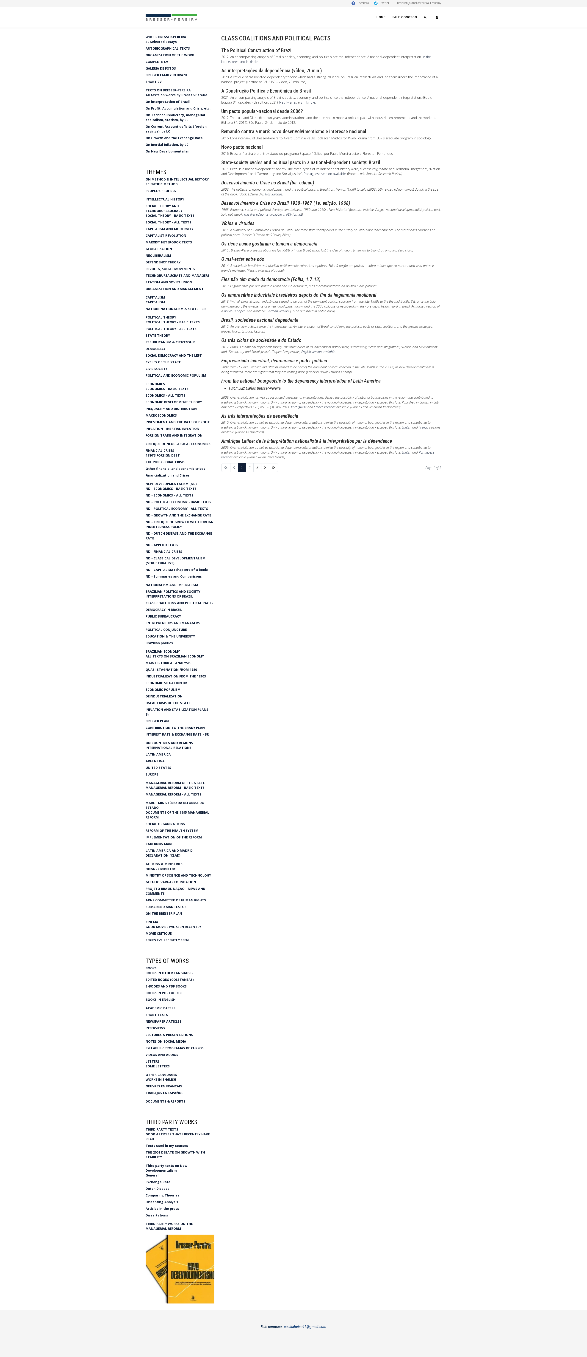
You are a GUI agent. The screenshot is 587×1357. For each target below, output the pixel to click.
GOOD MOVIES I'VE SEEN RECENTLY (173, 927)
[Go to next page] (265, 467)
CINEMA (152, 922)
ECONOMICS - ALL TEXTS (165, 395)
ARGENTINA (155, 761)
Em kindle (308, 102)
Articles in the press (162, 1208)
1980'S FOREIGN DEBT (163, 455)
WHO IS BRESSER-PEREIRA (166, 37)
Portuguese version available (325, 174)
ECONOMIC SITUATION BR (166, 683)
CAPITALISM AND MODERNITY (169, 229)
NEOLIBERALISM (158, 255)
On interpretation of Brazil (168, 101)
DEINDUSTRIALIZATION (164, 696)
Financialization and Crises (168, 475)
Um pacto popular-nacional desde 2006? (262, 111)
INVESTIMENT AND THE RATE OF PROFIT (178, 422)
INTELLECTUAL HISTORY (165, 199)
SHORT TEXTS (157, 1015)
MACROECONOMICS (161, 415)
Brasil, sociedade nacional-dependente (259, 320)
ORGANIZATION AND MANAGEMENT (175, 289)
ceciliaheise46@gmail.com (305, 1326)
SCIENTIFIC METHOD (162, 184)
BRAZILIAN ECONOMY (163, 651)
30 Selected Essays (161, 41)
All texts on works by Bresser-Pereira (176, 95)
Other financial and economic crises (175, 468)
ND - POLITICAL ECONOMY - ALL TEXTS (177, 508)
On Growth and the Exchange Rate (174, 138)
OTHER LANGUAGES (161, 1074)
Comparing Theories (162, 1195)
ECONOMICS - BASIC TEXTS (167, 389)
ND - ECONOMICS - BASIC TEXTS (171, 488)
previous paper (234, 311)
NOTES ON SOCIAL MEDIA (166, 1041)
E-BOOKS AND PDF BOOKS (166, 986)
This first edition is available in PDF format (273, 214)
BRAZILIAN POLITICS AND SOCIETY (173, 591)
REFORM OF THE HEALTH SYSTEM (172, 830)
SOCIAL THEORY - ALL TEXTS (168, 222)
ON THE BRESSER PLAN (164, 913)
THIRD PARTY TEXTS (162, 1129)
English (407, 427)
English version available (318, 352)
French (423, 427)
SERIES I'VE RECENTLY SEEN (167, 940)
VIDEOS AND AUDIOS (162, 1054)
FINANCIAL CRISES (160, 450)
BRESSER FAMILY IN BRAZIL (167, 75)
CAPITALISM (155, 297)
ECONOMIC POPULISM (163, 689)
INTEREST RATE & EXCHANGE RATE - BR (177, 734)
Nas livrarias (288, 102)
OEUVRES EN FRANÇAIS (164, 1086)
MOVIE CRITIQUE (159, 933)
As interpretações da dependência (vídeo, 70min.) (271, 70)
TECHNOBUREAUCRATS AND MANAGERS (178, 275)
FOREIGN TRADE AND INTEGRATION (174, 435)
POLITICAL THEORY (161, 317)
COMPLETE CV (157, 61)
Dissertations (157, 1215)
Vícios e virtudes (238, 223)
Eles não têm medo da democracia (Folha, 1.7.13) (271, 279)
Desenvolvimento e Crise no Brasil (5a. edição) (267, 183)
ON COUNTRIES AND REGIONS (169, 743)
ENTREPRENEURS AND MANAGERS (173, 623)
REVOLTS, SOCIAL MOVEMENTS (170, 269)
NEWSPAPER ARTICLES (163, 1021)
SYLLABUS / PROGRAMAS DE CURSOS (175, 1048)
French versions (324, 407)
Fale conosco (405, 17)
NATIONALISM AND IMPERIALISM (172, 585)
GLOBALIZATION (159, 249)
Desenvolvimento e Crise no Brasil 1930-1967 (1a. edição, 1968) (285, 203)
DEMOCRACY (156, 349)
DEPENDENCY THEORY (163, 262)
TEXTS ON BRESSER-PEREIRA (168, 90)
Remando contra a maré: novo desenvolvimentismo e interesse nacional (293, 131)
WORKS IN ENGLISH (161, 1079)
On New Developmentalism (168, 151)
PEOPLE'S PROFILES (161, 191)
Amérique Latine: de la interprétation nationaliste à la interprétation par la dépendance (306, 441)
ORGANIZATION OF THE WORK (170, 55)
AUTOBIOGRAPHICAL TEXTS (168, 48)
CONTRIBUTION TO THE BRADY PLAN (175, 727)
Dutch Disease (157, 1188)
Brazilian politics (159, 643)
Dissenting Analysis (162, 1202)
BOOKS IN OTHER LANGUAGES (169, 973)
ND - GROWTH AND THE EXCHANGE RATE (178, 515)
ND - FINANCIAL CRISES (164, 551)
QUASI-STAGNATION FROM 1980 (171, 669)
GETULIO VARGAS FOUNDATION (171, 882)
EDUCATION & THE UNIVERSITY (170, 636)
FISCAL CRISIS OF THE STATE (168, 703)
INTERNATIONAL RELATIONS (168, 747)
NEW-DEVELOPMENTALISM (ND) (171, 484)
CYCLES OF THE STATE (163, 362)
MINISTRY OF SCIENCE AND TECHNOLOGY (178, 875)
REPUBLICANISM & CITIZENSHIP (170, 342)
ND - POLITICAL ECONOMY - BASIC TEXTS (178, 502)
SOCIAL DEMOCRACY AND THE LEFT (174, 355)
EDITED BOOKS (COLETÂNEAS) (170, 979)
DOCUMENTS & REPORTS (165, 1101)
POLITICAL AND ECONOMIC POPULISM (176, 375)
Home (381, 17)
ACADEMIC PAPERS (160, 1008)
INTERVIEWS (155, 1028)
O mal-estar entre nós (242, 259)
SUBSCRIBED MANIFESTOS (166, 907)
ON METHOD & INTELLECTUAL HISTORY (177, 179)
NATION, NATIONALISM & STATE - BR (176, 309)
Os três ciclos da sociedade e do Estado (261, 340)
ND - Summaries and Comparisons (174, 576)
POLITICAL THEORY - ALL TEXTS (171, 329)
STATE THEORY (158, 335)
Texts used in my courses (167, 1145)
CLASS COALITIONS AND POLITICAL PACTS (179, 603)
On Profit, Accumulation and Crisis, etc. (178, 108)
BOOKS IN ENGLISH (160, 999)
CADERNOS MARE (159, 844)
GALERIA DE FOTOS (161, 68)
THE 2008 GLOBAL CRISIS (165, 462)
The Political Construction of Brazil (257, 50)
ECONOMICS (155, 384)
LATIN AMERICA (158, 754)
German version (277, 311)
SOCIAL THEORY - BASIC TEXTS (170, 215)
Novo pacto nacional (242, 147)
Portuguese (299, 407)
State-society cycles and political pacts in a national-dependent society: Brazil (300, 162)
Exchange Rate (158, 1182)
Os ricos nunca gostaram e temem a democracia (269, 244)
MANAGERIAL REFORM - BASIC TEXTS (175, 787)
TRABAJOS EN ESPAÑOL (164, 1093)
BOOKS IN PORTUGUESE (164, 993)
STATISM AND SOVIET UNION (169, 282)
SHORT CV (154, 81)
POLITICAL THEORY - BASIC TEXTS (173, 322)
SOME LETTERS (158, 1066)
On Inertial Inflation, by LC (167, 144)
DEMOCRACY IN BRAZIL (164, 609)
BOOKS (151, 968)
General (152, 1175)
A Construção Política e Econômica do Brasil (266, 91)
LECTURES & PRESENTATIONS (169, 1035)
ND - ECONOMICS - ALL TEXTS (169, 495)
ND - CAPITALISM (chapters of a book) (177, 569)
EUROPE (152, 774)
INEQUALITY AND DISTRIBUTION (171, 408)
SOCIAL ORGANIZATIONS (165, 824)
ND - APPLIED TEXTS (162, 545)
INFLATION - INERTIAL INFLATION (172, 428)
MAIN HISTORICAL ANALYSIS (168, 663)
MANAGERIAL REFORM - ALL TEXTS (173, 794)
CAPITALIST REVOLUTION (166, 235)
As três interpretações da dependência (259, 416)
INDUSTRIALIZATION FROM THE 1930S (176, 676)
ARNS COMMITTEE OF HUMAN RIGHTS (176, 900)
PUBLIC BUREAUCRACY (163, 616)
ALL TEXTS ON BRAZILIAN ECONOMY (175, 656)
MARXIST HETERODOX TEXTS (169, 242)
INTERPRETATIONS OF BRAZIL (169, 596)
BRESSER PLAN (157, 721)
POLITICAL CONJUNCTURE (166, 629)
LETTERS (153, 1061)
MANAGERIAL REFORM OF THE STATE (175, 783)
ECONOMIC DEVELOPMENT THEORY (174, 402)
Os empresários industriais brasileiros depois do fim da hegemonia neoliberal (298, 295)
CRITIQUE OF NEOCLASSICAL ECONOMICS (178, 444)
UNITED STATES (158, 767)
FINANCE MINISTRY (161, 868)
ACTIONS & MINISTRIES (164, 864)
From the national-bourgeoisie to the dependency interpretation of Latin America (301, 381)
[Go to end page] (273, 467)
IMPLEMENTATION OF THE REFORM (174, 837)
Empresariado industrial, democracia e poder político (274, 361)
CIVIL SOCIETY (157, 369)
